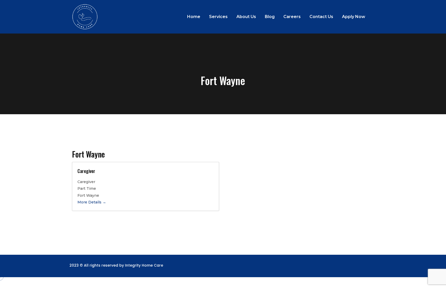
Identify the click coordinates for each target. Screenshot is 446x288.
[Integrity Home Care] (85, 17)
